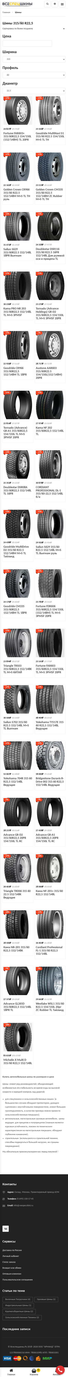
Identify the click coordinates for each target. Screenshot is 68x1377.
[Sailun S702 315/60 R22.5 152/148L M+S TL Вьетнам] (17, 699)
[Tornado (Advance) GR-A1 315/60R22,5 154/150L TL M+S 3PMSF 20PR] (17, 405)
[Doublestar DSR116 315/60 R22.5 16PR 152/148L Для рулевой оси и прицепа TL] (50, 226)
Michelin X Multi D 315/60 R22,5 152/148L (17, 1062)
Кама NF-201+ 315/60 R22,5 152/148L (49, 893)
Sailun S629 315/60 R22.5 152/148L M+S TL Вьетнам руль (48, 550)
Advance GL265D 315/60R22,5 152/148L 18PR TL (17, 1007)
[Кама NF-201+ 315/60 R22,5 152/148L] (50, 868)
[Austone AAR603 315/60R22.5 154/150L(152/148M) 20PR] (50, 345)
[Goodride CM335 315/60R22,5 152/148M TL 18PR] (17, 583)
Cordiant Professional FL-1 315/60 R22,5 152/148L (49, 951)
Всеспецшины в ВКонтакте (5, 1229)
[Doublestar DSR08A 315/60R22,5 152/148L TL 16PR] (17, 464)
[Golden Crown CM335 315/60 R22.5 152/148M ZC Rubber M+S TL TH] (50, 167)
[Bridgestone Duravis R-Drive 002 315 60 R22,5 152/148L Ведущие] (50, 755)
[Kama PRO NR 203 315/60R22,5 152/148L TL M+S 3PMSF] (17, 286)
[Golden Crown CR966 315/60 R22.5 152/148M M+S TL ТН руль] (17, 167)
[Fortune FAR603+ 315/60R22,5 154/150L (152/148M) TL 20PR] (17, 110)
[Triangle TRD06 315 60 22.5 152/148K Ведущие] (17, 868)
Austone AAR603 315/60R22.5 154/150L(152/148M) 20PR (49, 373)
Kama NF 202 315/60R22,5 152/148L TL (50, 431)
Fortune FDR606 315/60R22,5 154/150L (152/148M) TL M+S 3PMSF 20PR (50, 611)
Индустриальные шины (18, 1305)
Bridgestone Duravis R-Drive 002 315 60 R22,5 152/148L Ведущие (50, 782)
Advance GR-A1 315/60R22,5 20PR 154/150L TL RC (47, 838)
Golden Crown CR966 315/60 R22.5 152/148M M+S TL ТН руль (16, 194)
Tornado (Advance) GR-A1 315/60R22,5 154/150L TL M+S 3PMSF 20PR (15, 432)
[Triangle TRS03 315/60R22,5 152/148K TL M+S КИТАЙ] (17, 643)
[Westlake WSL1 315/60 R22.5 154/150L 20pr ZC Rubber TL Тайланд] (50, 981)
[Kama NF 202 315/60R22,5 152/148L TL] (50, 405)
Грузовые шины (46, 1299)
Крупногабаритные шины (19, 1311)
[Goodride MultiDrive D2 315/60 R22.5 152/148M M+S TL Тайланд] (17, 524)
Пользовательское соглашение (17, 1280)
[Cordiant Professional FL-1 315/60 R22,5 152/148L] (50, 924)
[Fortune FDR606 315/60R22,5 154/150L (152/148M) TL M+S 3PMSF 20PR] (50, 583)
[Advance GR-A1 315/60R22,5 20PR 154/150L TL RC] (50, 812)
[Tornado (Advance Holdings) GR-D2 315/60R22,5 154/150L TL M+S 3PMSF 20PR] (50, 286)
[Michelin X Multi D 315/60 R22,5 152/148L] (17, 1037)
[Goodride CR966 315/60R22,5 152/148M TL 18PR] (17, 345)
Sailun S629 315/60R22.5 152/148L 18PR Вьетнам (17, 252)
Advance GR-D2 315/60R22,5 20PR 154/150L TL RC (14, 838)
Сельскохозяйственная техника (22, 1317)
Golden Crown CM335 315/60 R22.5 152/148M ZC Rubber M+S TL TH (49, 194)
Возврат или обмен (11, 1268)
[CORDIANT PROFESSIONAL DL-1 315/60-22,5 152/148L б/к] (50, 464)
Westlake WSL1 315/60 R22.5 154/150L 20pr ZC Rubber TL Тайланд (50, 1007)
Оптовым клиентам (11, 1274)
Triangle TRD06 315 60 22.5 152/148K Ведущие (17, 894)
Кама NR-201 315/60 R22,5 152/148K (16, 949)
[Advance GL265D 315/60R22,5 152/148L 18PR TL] (17, 981)
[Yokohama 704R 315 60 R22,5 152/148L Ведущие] (17, 755)
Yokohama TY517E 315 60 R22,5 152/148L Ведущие (50, 725)
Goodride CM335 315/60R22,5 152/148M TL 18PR (15, 610)
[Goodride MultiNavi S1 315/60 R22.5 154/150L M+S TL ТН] (50, 110)
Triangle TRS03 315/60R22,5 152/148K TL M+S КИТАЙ (17, 669)
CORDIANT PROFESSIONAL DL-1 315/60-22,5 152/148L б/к (49, 492)
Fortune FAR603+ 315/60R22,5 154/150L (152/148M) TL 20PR (17, 137)
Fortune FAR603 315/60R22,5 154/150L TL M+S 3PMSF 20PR (50, 669)
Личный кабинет (10, 1256)
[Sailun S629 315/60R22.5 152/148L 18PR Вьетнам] (17, 226)
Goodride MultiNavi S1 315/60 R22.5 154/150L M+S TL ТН (50, 137)
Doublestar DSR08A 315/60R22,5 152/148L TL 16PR (17, 491)
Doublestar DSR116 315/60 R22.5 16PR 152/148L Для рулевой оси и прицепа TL (50, 254)
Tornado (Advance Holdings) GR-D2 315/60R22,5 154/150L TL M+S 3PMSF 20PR (50, 313)
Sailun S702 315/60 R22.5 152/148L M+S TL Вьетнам (16, 725)
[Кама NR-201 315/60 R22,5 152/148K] (17, 924)
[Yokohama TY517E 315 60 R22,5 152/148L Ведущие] (50, 699)
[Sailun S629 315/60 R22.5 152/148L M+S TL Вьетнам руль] (50, 524)
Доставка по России (12, 1250)
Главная (6, 12)
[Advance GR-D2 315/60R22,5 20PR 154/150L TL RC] (17, 812)
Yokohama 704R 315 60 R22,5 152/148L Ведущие (17, 782)
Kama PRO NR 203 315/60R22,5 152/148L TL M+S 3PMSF (17, 312)
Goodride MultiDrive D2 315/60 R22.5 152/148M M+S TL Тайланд (16, 551)
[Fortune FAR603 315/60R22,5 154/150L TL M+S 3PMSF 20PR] (50, 643)
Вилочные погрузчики (17, 1299)
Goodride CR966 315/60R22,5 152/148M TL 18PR (15, 371)
